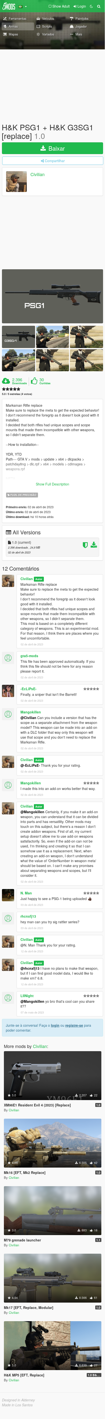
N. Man (26, 892)
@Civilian (28, 717)
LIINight (27, 995)
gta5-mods (29, 655)
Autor (38, 579)
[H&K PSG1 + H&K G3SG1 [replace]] (52, 296)
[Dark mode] (91, 6)
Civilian (37, 174)
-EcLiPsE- (28, 688)
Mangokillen (30, 712)
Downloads (19, 383)
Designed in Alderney (18, 1399)
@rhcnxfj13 (29, 968)
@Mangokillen (32, 811)
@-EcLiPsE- (30, 765)
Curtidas (44, 383)
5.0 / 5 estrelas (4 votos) (17, 394)
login (55, 1025)
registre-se (74, 1025)
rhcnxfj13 (28, 916)
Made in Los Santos (17, 1404)
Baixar (56, 148)
